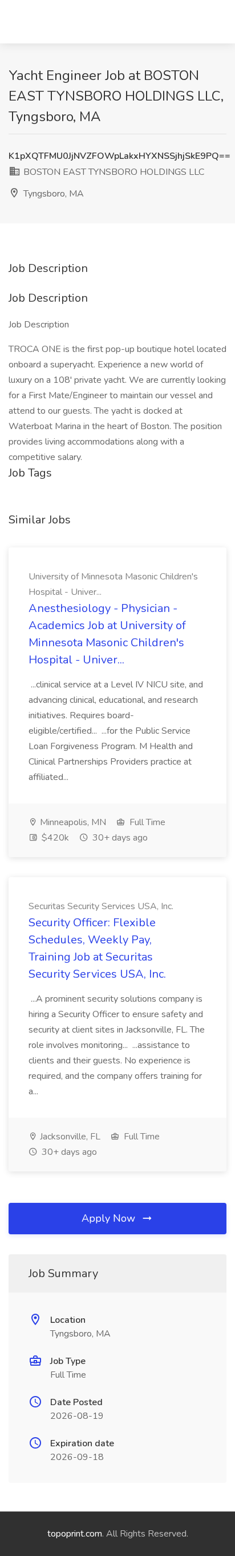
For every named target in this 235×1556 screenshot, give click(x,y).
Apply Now (110, 1218)
